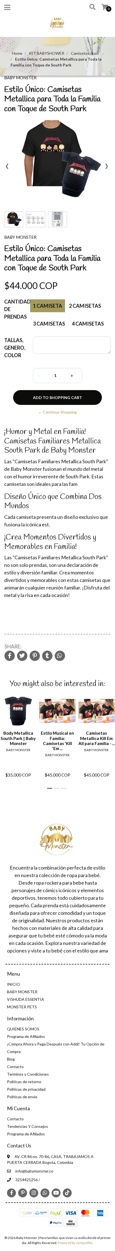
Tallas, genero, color (14, 347)
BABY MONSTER (22, 991)
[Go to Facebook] (11, 1192)
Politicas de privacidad (26, 1089)
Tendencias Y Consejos (27, 1126)
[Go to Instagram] (33, 1193)
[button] (90, 7)
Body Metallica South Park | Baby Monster (18, 738)
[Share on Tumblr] (47, 656)
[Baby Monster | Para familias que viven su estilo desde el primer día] (58, 25)
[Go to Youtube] (56, 1193)
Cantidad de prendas (16, 309)
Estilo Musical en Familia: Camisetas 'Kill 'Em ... (57, 740)
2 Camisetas (85, 306)
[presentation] (7, 168)
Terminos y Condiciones (28, 1074)
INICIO (13, 984)
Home (17, 53)
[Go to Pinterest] (22, 1192)
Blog (11, 1059)
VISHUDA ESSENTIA (25, 999)
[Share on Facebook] (9, 656)
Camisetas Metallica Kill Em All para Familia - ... (96, 738)
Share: (12, 646)
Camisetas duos (85, 53)
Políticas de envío (22, 1096)
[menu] (101, 7)
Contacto (15, 1066)
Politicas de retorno (24, 1081)
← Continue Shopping (57, 412)
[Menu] (7, 8)
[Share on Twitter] (22, 656)
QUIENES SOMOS (23, 1028)
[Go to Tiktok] (67, 1193)
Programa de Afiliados (26, 1036)
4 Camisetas (88, 324)
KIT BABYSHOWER (46, 53)
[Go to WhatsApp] (44, 1193)
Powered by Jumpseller (75, 1243)
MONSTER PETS (22, 1006)
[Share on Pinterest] (35, 656)
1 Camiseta (47, 306)
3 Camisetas (49, 324)
